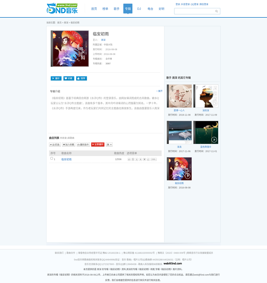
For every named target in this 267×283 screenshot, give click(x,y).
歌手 (117, 8)
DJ (139, 8)
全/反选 (55, 144)
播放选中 (83, 144)
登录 (178, 4)
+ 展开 (159, 91)
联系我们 (59, 253)
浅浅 (179, 147)
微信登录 (204, 4)
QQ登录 (195, 4)
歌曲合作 (70, 253)
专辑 (128, 8)
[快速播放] (188, 103)
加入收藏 (68, 144)
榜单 (105, 8)
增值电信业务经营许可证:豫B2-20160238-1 (99, 253)
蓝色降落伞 (205, 147)
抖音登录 (185, 4)
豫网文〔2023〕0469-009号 (171, 253)
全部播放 (97, 144)
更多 (109, 144)
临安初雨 (66, 159)
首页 (64, 8)
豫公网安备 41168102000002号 (139, 253)
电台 (150, 8)
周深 (66, 22)
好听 (162, 8)
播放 (56, 78)
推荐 (81, 78)
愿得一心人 (179, 110)
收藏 (68, 78)
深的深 (206, 110)
